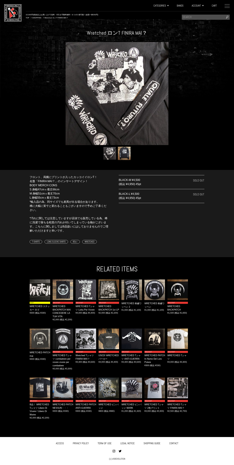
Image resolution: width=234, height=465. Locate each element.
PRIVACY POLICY (81, 443)
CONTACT (173, 443)
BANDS (180, 5)
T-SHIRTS (36, 241)
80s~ (75, 241)
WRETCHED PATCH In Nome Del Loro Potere (154, 358)
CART (214, 5)
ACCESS (60, 443)
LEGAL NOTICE (127, 443)
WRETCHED (89, 241)
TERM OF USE (105, 443)
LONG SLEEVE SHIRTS (56, 241)
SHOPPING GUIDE (152, 443)
